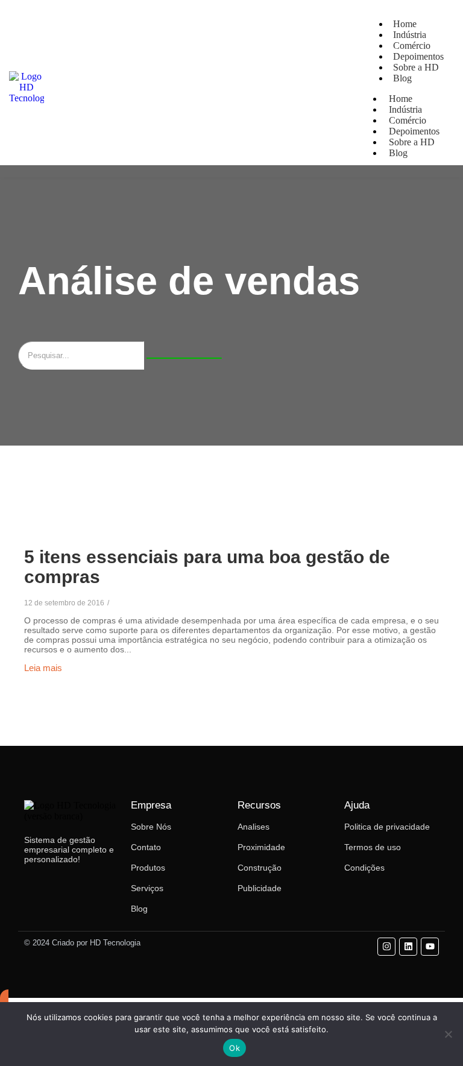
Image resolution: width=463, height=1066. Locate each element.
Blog (402, 78)
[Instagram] (386, 947)
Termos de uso (372, 847)
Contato (146, 847)
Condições (364, 867)
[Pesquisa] (184, 358)
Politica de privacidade (387, 826)
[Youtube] (430, 947)
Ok (234, 1048)
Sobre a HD (416, 67)
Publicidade (260, 888)
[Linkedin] (408, 947)
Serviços (147, 888)
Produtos (148, 867)
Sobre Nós (151, 826)
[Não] (448, 1034)
